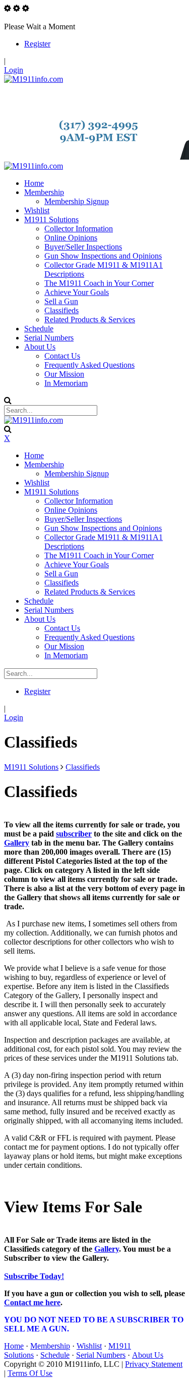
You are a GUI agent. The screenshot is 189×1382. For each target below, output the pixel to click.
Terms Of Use (30, 1373)
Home (14, 1346)
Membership (50, 1346)
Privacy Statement (153, 1364)
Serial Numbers (100, 1355)
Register (37, 43)
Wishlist (89, 1346)
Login (13, 70)
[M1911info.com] (33, 79)
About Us (147, 1355)
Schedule (55, 1355)
